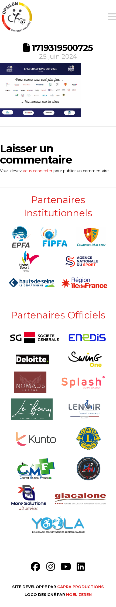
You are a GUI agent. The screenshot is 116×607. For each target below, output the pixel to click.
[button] (112, 17)
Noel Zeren (79, 594)
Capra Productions (80, 586)
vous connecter (37, 170)
